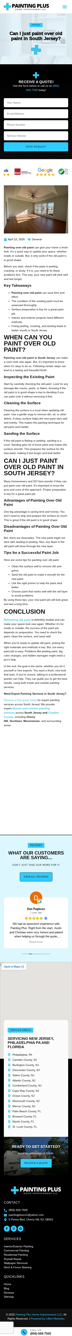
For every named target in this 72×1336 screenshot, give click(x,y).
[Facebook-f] (7, 1229)
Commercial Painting (16, 1250)
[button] (64, 6)
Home (7, 1284)
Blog (6, 1288)
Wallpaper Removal (15, 1263)
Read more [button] (36, 941)
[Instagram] (14, 1229)
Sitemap (9, 1296)
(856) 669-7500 (40, 1333)
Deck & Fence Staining (17, 1267)
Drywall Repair (13, 1258)
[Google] (21, 1229)
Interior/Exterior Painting (18, 1246)
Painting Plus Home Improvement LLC (39, 1314)
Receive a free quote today (20, 700)
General (36, 25)
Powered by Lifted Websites (48, 1318)
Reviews (9, 1292)
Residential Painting (16, 1254)
